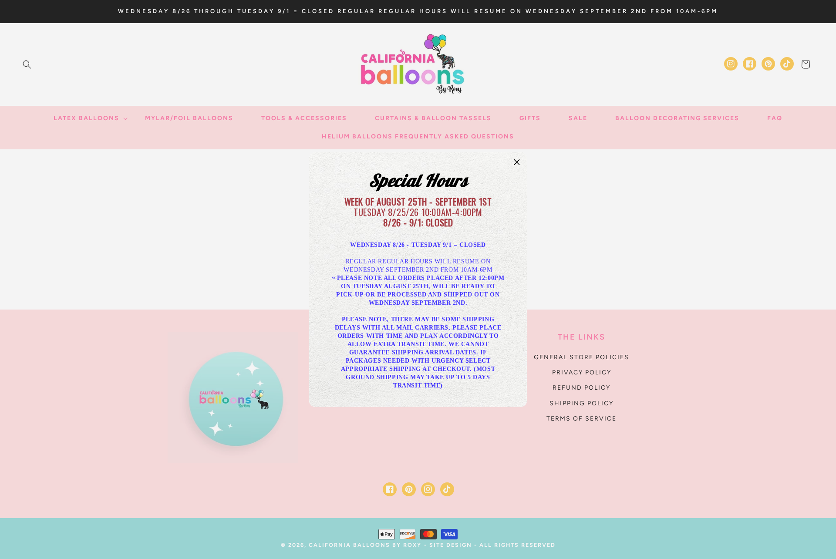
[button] (516, 162)
